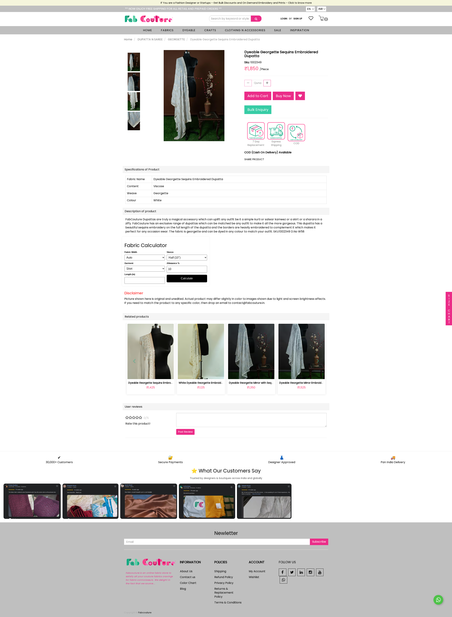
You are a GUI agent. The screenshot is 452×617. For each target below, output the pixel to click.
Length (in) (129, 274)
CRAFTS (210, 30)
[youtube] (320, 572)
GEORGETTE (176, 39)
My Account (257, 571)
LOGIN (284, 18)
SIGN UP (297, 18)
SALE (277, 30)
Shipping (220, 571)
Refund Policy (223, 577)
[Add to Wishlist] (300, 96)
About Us (186, 571)
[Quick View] (159, 374)
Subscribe (319, 542)
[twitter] (292, 572)
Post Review (185, 432)
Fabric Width (130, 252)
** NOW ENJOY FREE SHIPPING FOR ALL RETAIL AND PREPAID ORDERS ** (173, 9)
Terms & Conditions (228, 602)
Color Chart (188, 583)
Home (128, 39)
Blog (183, 589)
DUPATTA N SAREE (150, 39)
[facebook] (282, 572)
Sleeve (170, 252)
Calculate (187, 278)
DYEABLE (188, 30)
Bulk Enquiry (257, 109)
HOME (147, 30)
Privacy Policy (223, 583)
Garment (128, 263)
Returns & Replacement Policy (223, 593)
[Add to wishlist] (150, 374)
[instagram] (310, 572)
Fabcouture (144, 612)
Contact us (187, 577)
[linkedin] (301, 572)
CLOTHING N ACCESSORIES (245, 30)
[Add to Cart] (192, 374)
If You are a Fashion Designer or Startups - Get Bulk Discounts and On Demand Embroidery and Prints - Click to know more (226, 3)
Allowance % (173, 263)
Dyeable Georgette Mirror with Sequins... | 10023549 (260, 383)
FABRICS (167, 30)
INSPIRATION (299, 30)
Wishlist (254, 577)
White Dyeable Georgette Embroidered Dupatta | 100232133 (215, 383)
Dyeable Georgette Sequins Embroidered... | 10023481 (160, 383)
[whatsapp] (283, 580)
